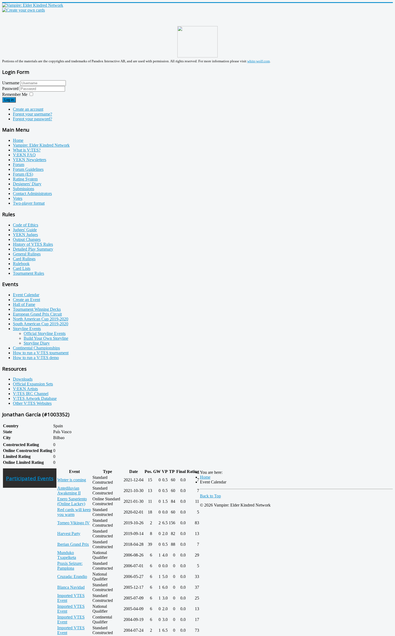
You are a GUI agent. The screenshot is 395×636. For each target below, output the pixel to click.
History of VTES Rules (33, 244)
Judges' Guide (25, 229)
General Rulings (27, 254)
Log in (9, 100)
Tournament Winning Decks (37, 309)
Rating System (25, 179)
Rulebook (21, 263)
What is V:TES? (27, 150)
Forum (18, 164)
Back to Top (210, 496)
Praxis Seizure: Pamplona (69, 565)
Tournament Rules (28, 273)
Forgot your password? (32, 119)
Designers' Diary (27, 184)
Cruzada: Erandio (72, 576)
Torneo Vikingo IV (73, 523)
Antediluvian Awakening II (69, 490)
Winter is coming (71, 480)
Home (18, 140)
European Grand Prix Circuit (37, 314)
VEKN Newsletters (29, 159)
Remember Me (14, 94)
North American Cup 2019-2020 (40, 319)
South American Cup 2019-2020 (40, 323)
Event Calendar (26, 294)
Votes (17, 198)
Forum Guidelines (28, 169)
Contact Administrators (32, 193)
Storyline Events (27, 328)
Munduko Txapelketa (66, 555)
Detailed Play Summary (33, 249)
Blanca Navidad (71, 587)
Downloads (23, 379)
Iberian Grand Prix (73, 544)
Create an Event (26, 299)
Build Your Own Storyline (46, 338)
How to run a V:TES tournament (41, 352)
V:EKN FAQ (24, 155)
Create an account (28, 109)
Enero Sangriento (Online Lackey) (72, 501)
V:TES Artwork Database (35, 398)
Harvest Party (68, 533)
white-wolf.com (258, 61)
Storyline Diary (37, 343)
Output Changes (27, 239)
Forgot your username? (32, 114)
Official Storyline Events (45, 333)
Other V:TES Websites (32, 403)
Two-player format (29, 203)
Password (11, 88)
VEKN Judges (25, 234)
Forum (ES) (23, 174)
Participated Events (29, 478)
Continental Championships (36, 348)
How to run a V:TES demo (36, 357)
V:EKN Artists (25, 388)
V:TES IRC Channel (30, 393)
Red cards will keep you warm (74, 512)
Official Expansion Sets (33, 384)
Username (10, 83)
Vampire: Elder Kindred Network (41, 145)
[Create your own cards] (23, 10)
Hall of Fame (24, 304)
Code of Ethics (25, 225)
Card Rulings (24, 258)
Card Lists (21, 268)
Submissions (23, 188)
